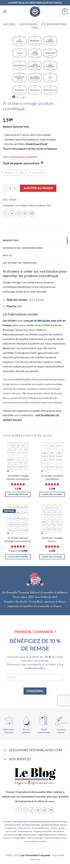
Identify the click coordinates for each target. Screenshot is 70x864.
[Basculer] (5, 750)
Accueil (9, 24)
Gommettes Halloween (31, 825)
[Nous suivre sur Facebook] (19, 810)
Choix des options (18, 494)
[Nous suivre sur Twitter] (38, 810)
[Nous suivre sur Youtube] (51, 810)
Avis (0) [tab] (7, 255)
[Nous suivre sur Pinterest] (45, 810)
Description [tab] (10, 240)
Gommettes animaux (59, 821)
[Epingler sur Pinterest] (25, 213)
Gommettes (7, 821)
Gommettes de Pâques (50, 825)
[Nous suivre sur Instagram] (25, 810)
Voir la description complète (20, 156)
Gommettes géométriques (39, 821)
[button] (5, 11)
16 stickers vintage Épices (52, 540)
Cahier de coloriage (34, 838)
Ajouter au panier (38, 188)
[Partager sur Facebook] (6, 213)
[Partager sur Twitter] (12, 213)
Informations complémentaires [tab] (23, 247)
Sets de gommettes (20, 821)
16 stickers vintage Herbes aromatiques (18, 477)
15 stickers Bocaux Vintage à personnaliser (18, 540)
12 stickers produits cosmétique (52, 477)
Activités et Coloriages (13, 835)
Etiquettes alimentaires (43, 831)
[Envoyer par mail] (19, 213)
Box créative (59, 831)
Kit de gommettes (18, 838)
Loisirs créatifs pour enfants (35, 841)
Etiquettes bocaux (25, 831)
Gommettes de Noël (12, 825)
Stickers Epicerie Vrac (40, 205)
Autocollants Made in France (55, 838)
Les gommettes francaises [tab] (20, 262)
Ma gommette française (47, 835)
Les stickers (28, 24)
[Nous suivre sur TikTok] (32, 810)
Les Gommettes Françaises (35, 855)
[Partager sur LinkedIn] (32, 213)
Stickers (54, 828)
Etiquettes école (29, 835)
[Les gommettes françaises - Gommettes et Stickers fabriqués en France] (35, 11)
